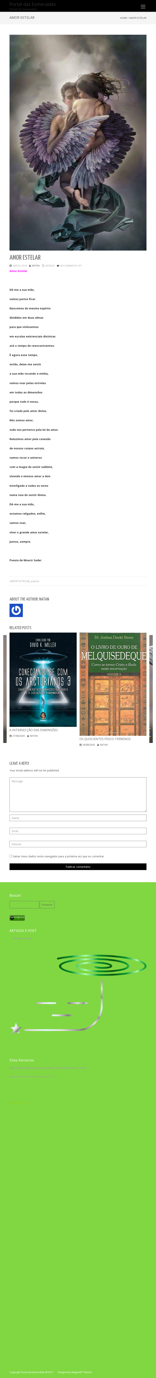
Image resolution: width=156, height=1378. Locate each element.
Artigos (49, 265)
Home (123, 18)
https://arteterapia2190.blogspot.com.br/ (32, 1076)
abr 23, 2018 (20, 265)
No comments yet (71, 265)
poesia (35, 581)
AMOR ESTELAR (19, 581)
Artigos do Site (22, 938)
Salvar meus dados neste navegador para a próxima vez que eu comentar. (58, 856)
